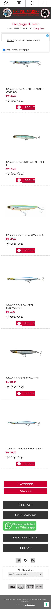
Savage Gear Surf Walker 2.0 (24, 448)
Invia (40, 574)
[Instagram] (25, 560)
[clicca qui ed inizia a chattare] (20, 531)
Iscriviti (10, 40)
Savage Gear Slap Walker (22, 378)
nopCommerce (30, 605)
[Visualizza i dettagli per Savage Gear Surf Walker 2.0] (25, 423)
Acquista (30, 107)
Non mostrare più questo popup (17, 50)
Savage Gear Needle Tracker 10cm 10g (24, 90)
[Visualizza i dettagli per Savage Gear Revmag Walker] (25, 210)
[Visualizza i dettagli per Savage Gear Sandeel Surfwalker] (25, 280)
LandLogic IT (25, 601)
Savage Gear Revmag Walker (24, 235)
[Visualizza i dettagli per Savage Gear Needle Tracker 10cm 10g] (25, 64)
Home (9, 29)
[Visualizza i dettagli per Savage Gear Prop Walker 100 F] (25, 137)
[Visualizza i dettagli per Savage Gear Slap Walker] (25, 353)
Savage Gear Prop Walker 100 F (25, 163)
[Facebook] (18, 560)
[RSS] (33, 560)
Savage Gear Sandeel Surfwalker (19, 306)
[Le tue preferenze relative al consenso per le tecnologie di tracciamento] (46, 604)
